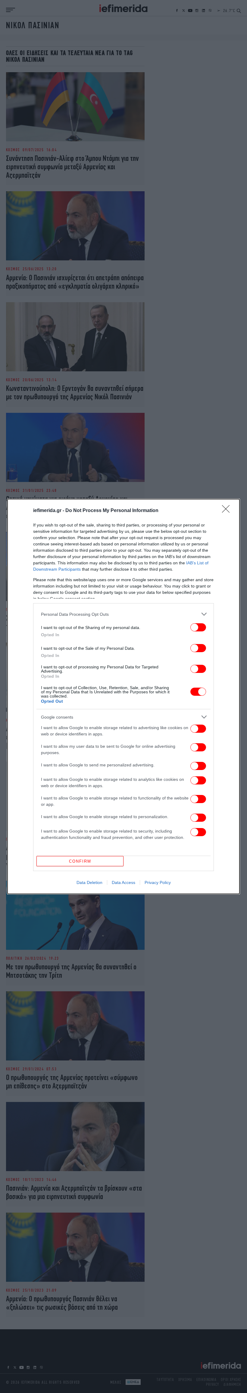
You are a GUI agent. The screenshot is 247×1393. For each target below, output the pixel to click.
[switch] (198, 627)
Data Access (123, 882)
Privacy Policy (158, 882)
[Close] (227, 511)
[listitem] (123, 614)
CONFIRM (80, 861)
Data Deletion (89, 882)
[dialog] (123, 696)
